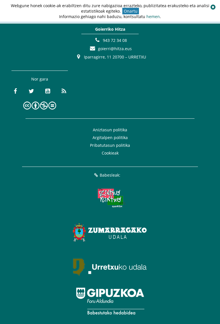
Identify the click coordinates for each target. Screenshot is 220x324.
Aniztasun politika (110, 129)
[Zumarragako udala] (110, 232)
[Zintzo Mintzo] (110, 198)
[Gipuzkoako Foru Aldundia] (110, 301)
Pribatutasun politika (110, 145)
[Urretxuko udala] (110, 266)
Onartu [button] (131, 11)
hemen (153, 16)
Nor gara (39, 79)
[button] (213, 7)
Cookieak (110, 153)
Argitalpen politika (110, 137)
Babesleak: (110, 175)
